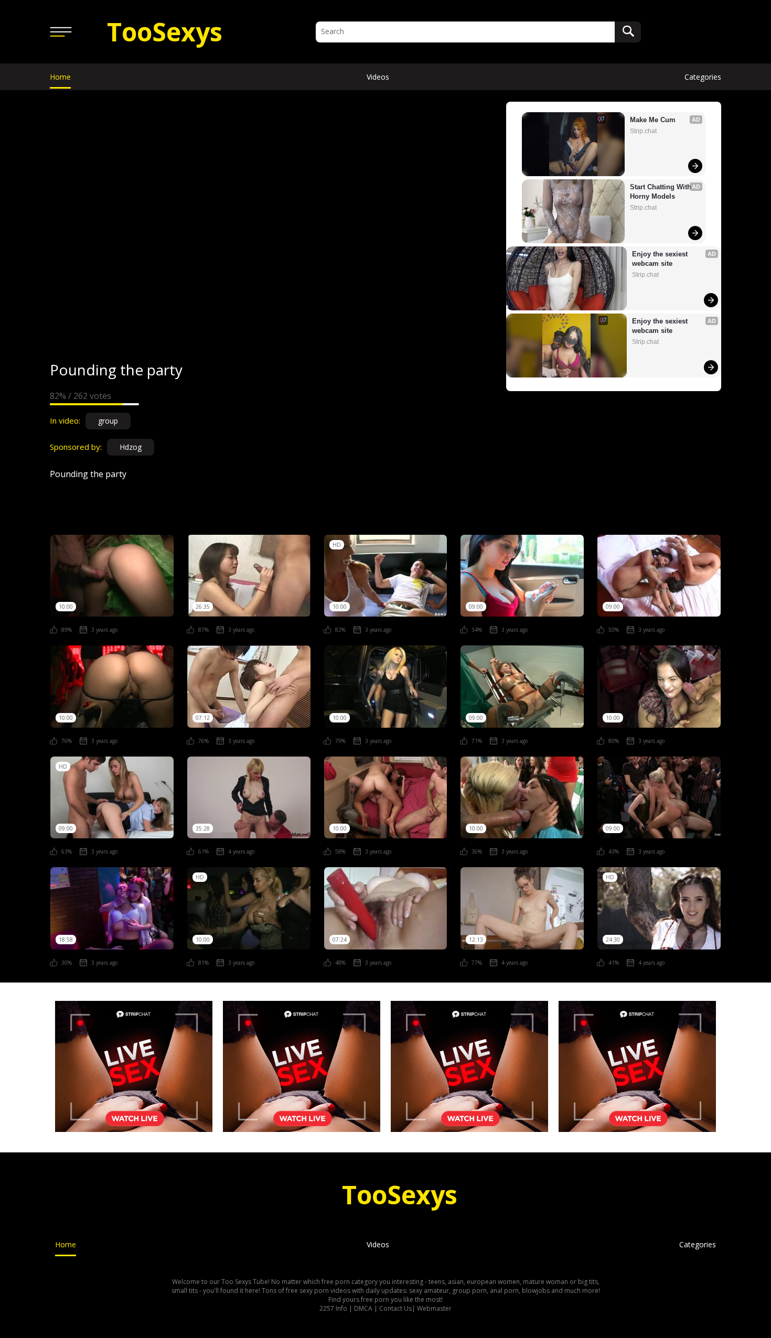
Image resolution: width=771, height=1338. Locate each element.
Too (164, 32)
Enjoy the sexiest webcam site (661, 258)
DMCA (363, 1308)
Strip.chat (643, 131)
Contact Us (395, 1308)
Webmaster (434, 1308)
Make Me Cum (653, 120)
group (108, 421)
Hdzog (131, 447)
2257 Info (333, 1308)
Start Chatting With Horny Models (661, 191)
